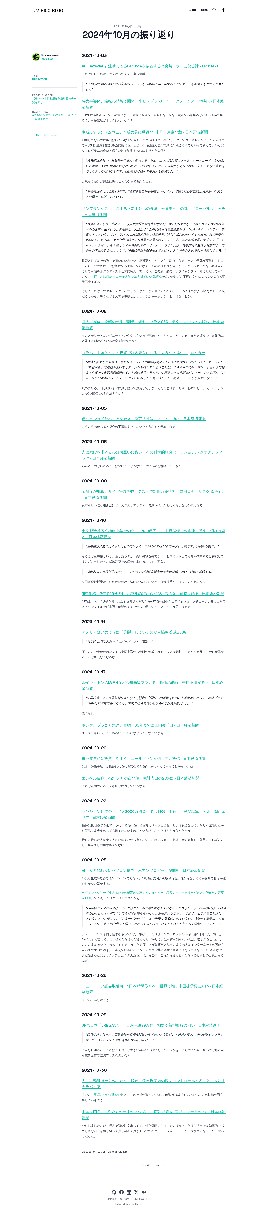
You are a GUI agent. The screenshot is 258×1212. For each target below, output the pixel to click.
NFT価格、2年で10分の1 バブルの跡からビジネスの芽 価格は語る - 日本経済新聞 (153, 593)
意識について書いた (107, 1095)
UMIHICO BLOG (142, 1198)
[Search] (214, 10)
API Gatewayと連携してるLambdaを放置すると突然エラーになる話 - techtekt (150, 66)
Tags (204, 10)
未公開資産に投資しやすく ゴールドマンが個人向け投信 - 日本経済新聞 (144, 758)
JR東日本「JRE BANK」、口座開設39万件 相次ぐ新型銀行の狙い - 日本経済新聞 (151, 1025)
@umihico (47, 59)
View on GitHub (117, 1151)
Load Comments (153, 1165)
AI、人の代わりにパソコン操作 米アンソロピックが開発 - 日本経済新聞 (143, 870)
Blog (192, 10)
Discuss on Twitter (93, 1151)
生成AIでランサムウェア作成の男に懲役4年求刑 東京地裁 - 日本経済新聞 (145, 132)
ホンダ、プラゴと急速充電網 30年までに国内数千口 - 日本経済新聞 (140, 725)
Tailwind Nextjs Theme (129, 1204)
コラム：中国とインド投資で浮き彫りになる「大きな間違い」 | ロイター (143, 352)
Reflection (39, 79)
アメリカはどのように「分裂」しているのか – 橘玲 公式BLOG (134, 632)
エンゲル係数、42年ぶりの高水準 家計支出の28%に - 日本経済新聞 (140, 778)
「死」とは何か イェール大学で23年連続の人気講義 (126, 277)
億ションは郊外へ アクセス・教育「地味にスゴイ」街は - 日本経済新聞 (144, 418)
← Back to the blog (46, 135)
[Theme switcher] (223, 10)
